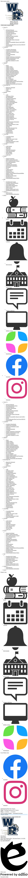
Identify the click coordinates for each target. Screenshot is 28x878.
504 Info (8, 126)
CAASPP (8, 55)
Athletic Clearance (10, 69)
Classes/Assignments (10, 54)
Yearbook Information (10, 150)
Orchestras (8, 91)
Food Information (10, 107)
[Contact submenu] (7, 566)
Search (4, 195)
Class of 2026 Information (11, 102)
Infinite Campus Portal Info (12, 159)
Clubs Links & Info (10, 103)
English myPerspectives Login (12, 58)
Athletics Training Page (11, 75)
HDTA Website (9, 188)
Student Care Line (10, 115)
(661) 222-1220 (7, 839)
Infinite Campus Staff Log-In (12, 189)
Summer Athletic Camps (11, 80)
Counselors (8, 137)
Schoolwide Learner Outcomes (12, 39)
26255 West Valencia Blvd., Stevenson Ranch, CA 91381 (13, 838)
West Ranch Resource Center (12, 124)
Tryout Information (10, 76)
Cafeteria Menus (9, 132)
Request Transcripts (10, 114)
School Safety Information (11, 166)
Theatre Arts (8, 88)
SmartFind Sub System (11, 181)
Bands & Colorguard (10, 87)
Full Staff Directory (10, 32)
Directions (8, 41)
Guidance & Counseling (11, 50)
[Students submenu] (3, 468)
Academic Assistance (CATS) (12, 60)
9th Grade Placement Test (11, 128)
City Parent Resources (10, 162)
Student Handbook (10, 117)
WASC (7, 43)
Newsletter (8, 167)
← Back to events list (6, 816)
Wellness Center (9, 123)
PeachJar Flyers (9, 131)
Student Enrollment (10, 158)
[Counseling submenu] (3, 135)
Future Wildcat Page (10, 108)
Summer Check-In (10, 119)
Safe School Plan (9, 38)
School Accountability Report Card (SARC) (15, 42)
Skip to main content (5, 1)
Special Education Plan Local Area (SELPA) (15, 44)
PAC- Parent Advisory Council (12, 161)
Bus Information (9, 97)
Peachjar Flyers (9, 177)
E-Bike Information (10, 129)
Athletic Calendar (10, 68)
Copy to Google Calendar (6, 813)
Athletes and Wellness (10, 82)
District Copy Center (10, 186)
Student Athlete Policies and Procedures (14, 81)
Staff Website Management (12, 185)
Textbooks (8, 53)
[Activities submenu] (3, 145)
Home (7, 65)
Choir (7, 90)
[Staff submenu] (3, 555)
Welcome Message (10, 30)
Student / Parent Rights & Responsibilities (15, 173)
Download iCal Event (17, 813)
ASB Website (9, 146)
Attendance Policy (10, 96)
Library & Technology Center (12, 52)
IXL (7, 61)
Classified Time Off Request (12, 183)
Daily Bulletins (9, 104)
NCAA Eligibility (10, 79)
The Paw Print (9, 153)
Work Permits (9, 125)
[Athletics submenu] (3, 64)
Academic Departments (11, 33)
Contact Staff (9, 34)
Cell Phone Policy (10, 99)
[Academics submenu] (3, 423)
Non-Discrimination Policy (12, 31)
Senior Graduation (10, 142)
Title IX (7, 120)
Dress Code (8, 105)
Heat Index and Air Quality (12, 74)
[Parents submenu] (3, 532)
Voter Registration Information (12, 121)
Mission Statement (10, 37)
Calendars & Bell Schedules (12, 36)
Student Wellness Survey (11, 118)
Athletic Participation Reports (12, 71)
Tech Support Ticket (10, 184)
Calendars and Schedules (11, 164)
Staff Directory (9, 192)
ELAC (7, 168)
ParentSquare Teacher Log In (12, 190)
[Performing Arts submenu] (3, 86)
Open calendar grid (16, 816)
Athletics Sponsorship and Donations (14, 83)
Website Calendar (4, 814)
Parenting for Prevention (11, 175)
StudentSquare (9, 130)
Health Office (9, 112)
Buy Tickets (8, 77)
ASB (7, 94)
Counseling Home (10, 136)
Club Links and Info (10, 151)
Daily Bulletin (9, 152)
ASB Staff (8, 148)
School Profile (9, 45)
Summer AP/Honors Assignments (13, 56)
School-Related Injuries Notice (12, 178)
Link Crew (8, 154)
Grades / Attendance (10, 110)
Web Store (8, 147)
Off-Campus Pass (10, 113)
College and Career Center (11, 139)
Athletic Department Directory (12, 72)
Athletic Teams (9, 66)
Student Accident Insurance (12, 70)
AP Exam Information (10, 59)
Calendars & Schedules (11, 98)
